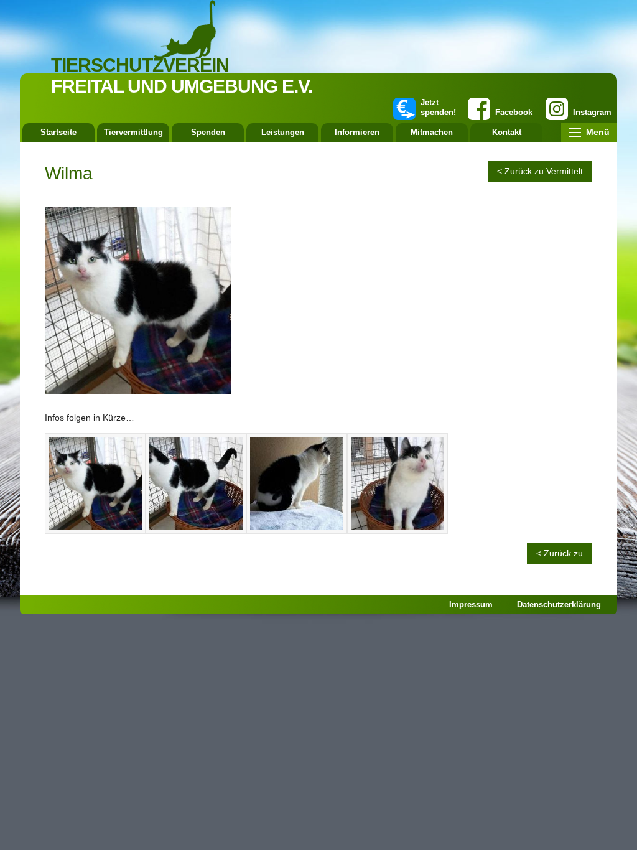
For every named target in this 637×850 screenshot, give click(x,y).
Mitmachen (432, 132)
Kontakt (506, 132)
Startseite (58, 132)
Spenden (208, 132)
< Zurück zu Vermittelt (540, 171)
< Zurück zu (559, 553)
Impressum (471, 604)
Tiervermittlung (133, 132)
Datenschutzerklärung (559, 604)
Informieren (357, 132)
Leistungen (282, 132)
